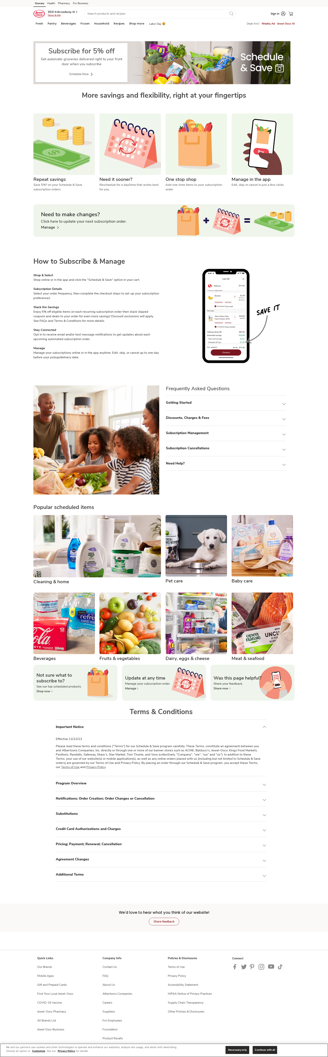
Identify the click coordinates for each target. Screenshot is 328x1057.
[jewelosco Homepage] (39, 13)
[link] (161, 62)
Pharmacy (64, 3)
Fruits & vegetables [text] (119, 658)
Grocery (39, 3)
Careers (107, 1003)
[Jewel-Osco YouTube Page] (271, 966)
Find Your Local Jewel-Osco (55, 994)
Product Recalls (112, 1038)
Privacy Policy (96, 767)
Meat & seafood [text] (248, 658)
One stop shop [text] (181, 179)
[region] (164, 1050)
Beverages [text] (44, 658)
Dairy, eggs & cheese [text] (187, 658)
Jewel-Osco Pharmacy (51, 1011)
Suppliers (108, 1011)
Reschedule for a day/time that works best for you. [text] (129, 187)
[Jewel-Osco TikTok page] (280, 966)
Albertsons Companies (117, 994)
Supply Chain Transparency (185, 1003)
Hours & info (54, 15)
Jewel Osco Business (50, 1029)
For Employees (112, 1020)
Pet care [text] (174, 581)
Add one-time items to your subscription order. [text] (194, 187)
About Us (108, 985)
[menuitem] (39, 23)
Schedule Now (79, 74)
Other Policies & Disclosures (186, 1011)
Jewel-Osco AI (286, 23)
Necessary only (237, 1049)
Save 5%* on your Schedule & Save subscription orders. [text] (58, 187)
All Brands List (46, 1020)
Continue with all (265, 1049)
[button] (63, 12)
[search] (231, 13)
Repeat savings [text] (49, 179)
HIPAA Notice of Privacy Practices (190, 994)
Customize (38, 1050)
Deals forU (253, 23)
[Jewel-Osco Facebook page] (235, 966)
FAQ (105, 976)
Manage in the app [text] (251, 179)
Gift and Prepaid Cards (52, 985)
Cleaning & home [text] (51, 582)
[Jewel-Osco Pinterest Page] (252, 966)
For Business (80, 3)
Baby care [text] (242, 581)
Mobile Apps (45, 976)
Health (51, 3)
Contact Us (109, 967)
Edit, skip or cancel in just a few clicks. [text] (258, 185)
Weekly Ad (268, 23)
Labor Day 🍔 (157, 24)
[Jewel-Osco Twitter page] (244, 966)
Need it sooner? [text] (115, 179)
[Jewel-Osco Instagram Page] (262, 966)
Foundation (110, 1029)
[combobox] (160, 13)
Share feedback (164, 921)
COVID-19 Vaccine (49, 1003)
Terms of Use (70, 767)
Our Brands (44, 967)
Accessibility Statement (183, 985)
